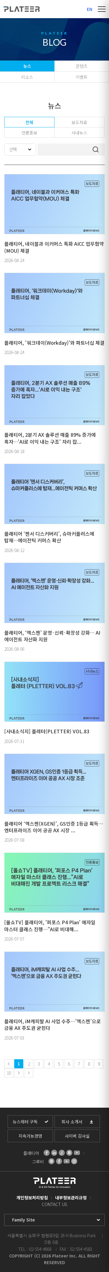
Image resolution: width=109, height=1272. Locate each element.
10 (9, 1073)
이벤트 (82, 77)
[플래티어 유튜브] (77, 1153)
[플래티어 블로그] (69, 1153)
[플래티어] (21, 9)
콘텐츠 (82, 66)
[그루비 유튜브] (67, 1161)
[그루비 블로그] (51, 1161)
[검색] (96, 149)
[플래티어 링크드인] (54, 1153)
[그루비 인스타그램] (74, 1161)
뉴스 (27, 66)
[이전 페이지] (9, 1064)
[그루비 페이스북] (59, 1161)
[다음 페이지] (19, 1073)
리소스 (27, 77)
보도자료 (79, 122)
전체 (29, 122)
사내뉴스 (79, 133)
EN (89, 9)
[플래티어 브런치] (62, 1153)
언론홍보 (29, 133)
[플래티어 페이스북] (47, 1153)
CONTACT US (54, 1204)
